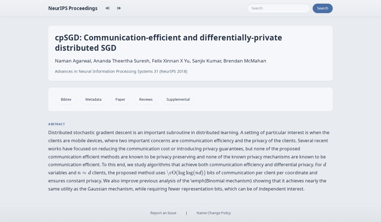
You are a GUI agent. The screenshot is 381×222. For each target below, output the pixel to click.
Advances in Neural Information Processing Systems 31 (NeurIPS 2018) (121, 71)
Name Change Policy (214, 212)
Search (322, 8)
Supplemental (178, 99)
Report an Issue (163, 212)
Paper (120, 99)
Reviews (146, 99)
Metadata (93, 99)
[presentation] (324, 164)
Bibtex (66, 99)
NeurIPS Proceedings (72, 8)
